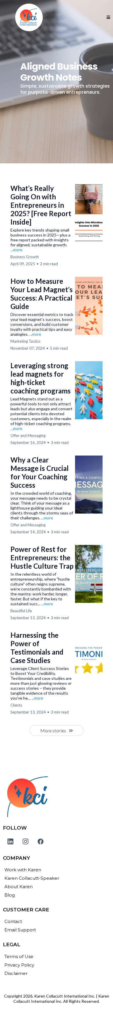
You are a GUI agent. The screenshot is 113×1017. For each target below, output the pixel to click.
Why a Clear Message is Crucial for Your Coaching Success (39, 472)
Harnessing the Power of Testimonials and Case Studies (36, 647)
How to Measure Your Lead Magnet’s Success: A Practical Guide (41, 293)
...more (16, 249)
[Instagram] (25, 841)
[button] (108, 18)
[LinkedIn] (10, 841)
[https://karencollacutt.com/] (56, 797)
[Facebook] (40, 841)
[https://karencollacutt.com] (28, 17)
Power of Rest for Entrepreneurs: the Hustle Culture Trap (42, 557)
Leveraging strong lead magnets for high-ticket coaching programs (40, 378)
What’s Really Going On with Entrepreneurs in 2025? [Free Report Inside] (40, 205)
